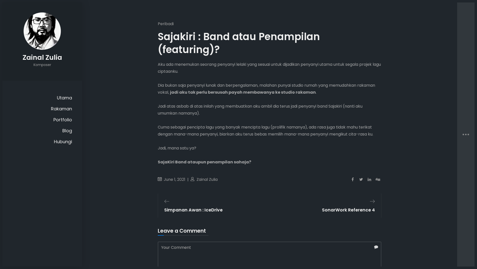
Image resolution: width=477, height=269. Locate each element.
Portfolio (62, 120)
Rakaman (61, 109)
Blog (67, 131)
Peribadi (166, 24)
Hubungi (63, 141)
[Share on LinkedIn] (369, 179)
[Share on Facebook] (352, 179)
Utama (64, 98)
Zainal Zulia (207, 179)
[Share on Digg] (377, 179)
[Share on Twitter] (361, 179)
